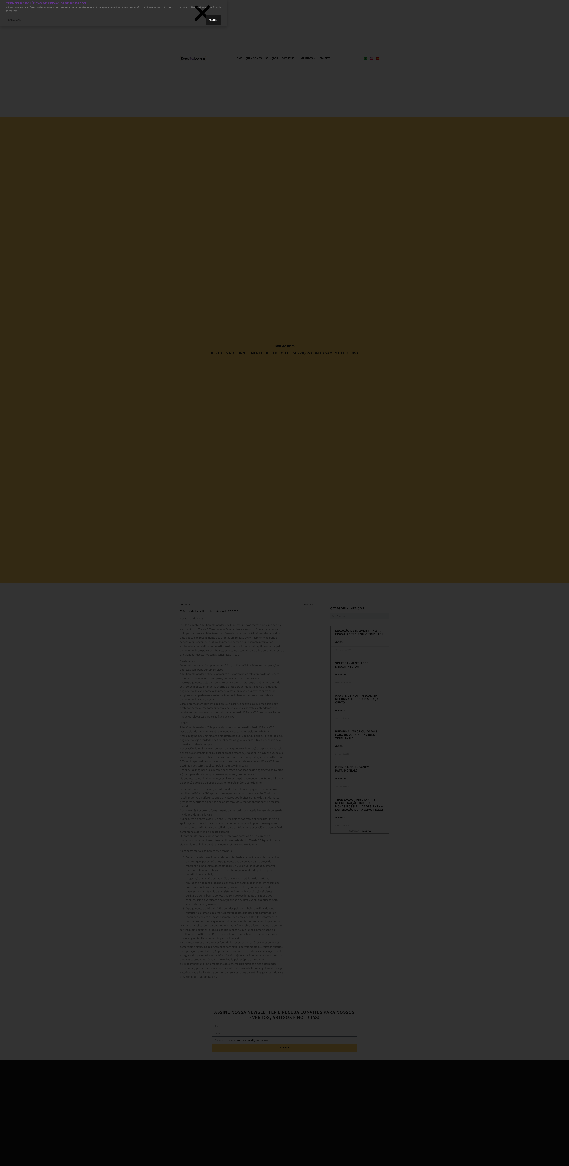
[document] (284, 583)
